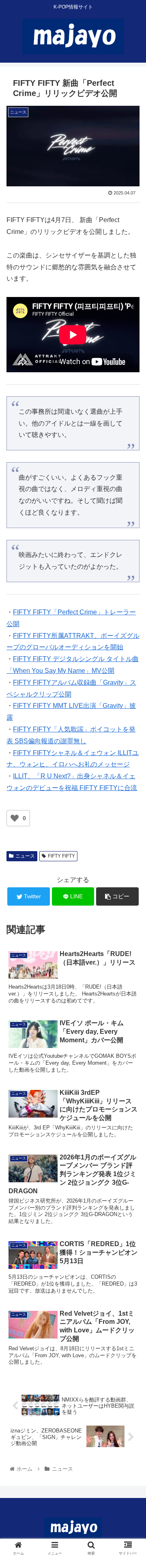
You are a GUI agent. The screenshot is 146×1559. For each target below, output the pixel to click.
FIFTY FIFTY (61, 856)
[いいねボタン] (15, 818)
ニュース (25, 856)
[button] (130, 1002)
